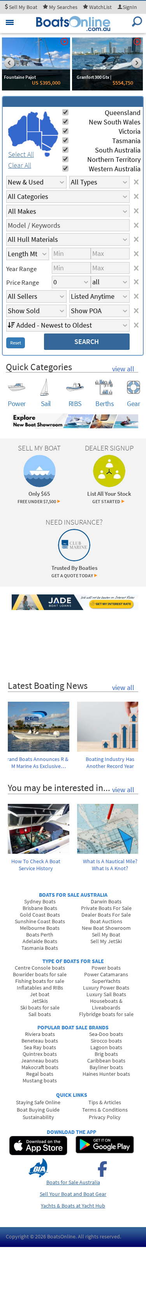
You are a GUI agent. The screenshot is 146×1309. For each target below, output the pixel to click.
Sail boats (39, 1014)
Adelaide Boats (40, 941)
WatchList (100, 7)
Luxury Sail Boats (106, 994)
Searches (63, 7)
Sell (22, 7)
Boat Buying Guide (38, 1109)
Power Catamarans (106, 974)
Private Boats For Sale (106, 908)
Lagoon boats (106, 1047)
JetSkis (40, 1000)
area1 (17, 131)
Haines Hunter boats (106, 1073)
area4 (48, 123)
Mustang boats (40, 1080)
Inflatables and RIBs (40, 987)
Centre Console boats (40, 967)
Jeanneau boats (39, 1060)
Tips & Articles (104, 1102)
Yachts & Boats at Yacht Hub (73, 1205)
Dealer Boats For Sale (106, 914)
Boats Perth (39, 934)
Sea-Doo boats (106, 1034)
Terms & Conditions (105, 1109)
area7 (47, 154)
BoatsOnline (61, 1236)
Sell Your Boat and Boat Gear (73, 1193)
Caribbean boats (106, 1060)
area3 (34, 140)
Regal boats (39, 1073)
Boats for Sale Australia (73, 1182)
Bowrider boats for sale (40, 974)
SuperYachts (106, 980)
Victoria (130, 131)
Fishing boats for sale (39, 980)
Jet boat (39, 994)
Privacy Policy (105, 1117)
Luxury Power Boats (106, 987)
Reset (15, 343)
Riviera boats (40, 1034)
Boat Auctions (106, 921)
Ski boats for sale (40, 1007)
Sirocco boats (106, 1040)
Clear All (19, 165)
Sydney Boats (40, 901)
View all (123, 369)
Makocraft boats (39, 1067)
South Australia (118, 150)
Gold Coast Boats (40, 914)
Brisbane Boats (40, 908)
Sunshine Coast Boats (40, 921)
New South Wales (115, 122)
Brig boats (106, 1053)
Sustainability (38, 1117)
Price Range (22, 282)
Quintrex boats (40, 1053)
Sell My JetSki (106, 941)
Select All (21, 154)
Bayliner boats (106, 1067)
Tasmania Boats (39, 947)
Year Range (21, 268)
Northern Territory (114, 159)
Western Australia (115, 168)
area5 (50, 141)
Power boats (106, 967)
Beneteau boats (39, 1040)
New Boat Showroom (106, 927)
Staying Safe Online (38, 1102)
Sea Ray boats (40, 1047)
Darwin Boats (106, 901)
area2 (33, 121)
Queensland (123, 112)
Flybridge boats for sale (106, 1014)
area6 (46, 147)
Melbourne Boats (40, 927)
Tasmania (126, 140)
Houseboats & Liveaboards (106, 1004)
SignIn (130, 7)
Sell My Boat (106, 934)
